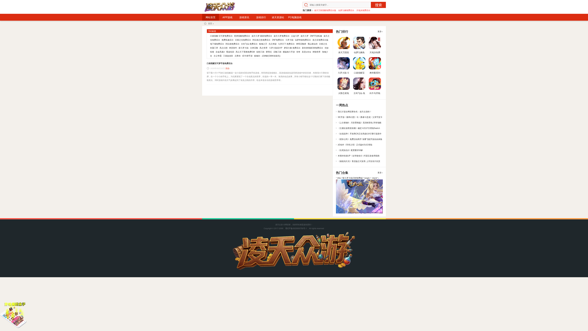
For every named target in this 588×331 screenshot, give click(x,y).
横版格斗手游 (289, 51)
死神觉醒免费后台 (242, 35)
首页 (210, 23)
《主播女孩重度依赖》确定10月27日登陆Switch (359, 128)
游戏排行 (261, 17)
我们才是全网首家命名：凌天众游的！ (355, 111)
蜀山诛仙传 (313, 43)
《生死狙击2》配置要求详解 (350, 150)
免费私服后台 (228, 39)
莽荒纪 (269, 51)
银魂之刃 (263, 43)
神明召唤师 (301, 43)
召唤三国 (277, 51)
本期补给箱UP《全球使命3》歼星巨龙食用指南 (358, 155)
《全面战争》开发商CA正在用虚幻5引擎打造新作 (359, 133)
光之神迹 (273, 43)
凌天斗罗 (305, 35)
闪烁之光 (323, 43)
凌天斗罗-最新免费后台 (262, 35)
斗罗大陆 (289, 39)
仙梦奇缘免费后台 (303, 39)
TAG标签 (212, 31)
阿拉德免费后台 (232, 43)
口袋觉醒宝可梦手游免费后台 (220, 63)
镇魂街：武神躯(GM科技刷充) (267, 55)
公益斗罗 (295, 35)
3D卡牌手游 (247, 55)
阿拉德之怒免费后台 (261, 39)
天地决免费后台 (363, 10)
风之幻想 (224, 47)
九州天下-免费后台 (286, 43)
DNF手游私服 (316, 35)
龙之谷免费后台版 (320, 39)
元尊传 (238, 55)
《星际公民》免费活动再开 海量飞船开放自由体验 (360, 139)
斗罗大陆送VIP (275, 47)
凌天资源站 (278, 17)
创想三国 (260, 51)
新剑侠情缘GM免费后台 (312, 47)
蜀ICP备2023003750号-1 (296, 228)
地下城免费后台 (217, 43)
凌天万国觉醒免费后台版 (325, 10)
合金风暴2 (220, 51)
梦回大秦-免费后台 (292, 47)
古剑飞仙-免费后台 (249, 43)
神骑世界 (316, 51)
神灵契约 (233, 47)
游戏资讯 (244, 17)
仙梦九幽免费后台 (346, 10)
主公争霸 (218, 55)
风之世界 (264, 47)
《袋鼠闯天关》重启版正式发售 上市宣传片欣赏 (359, 161)
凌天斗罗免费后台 (282, 35)
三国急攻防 (228, 55)
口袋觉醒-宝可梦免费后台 (221, 35)
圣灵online (306, 51)
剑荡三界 (214, 47)
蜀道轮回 (230, 51)
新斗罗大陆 (244, 47)
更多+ (380, 31)
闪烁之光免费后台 (243, 39)
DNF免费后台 (278, 39)
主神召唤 (254, 47)
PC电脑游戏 (295, 17)
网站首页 (210, 17)
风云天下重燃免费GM (245, 51)
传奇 (298, 51)
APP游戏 (227, 17)
